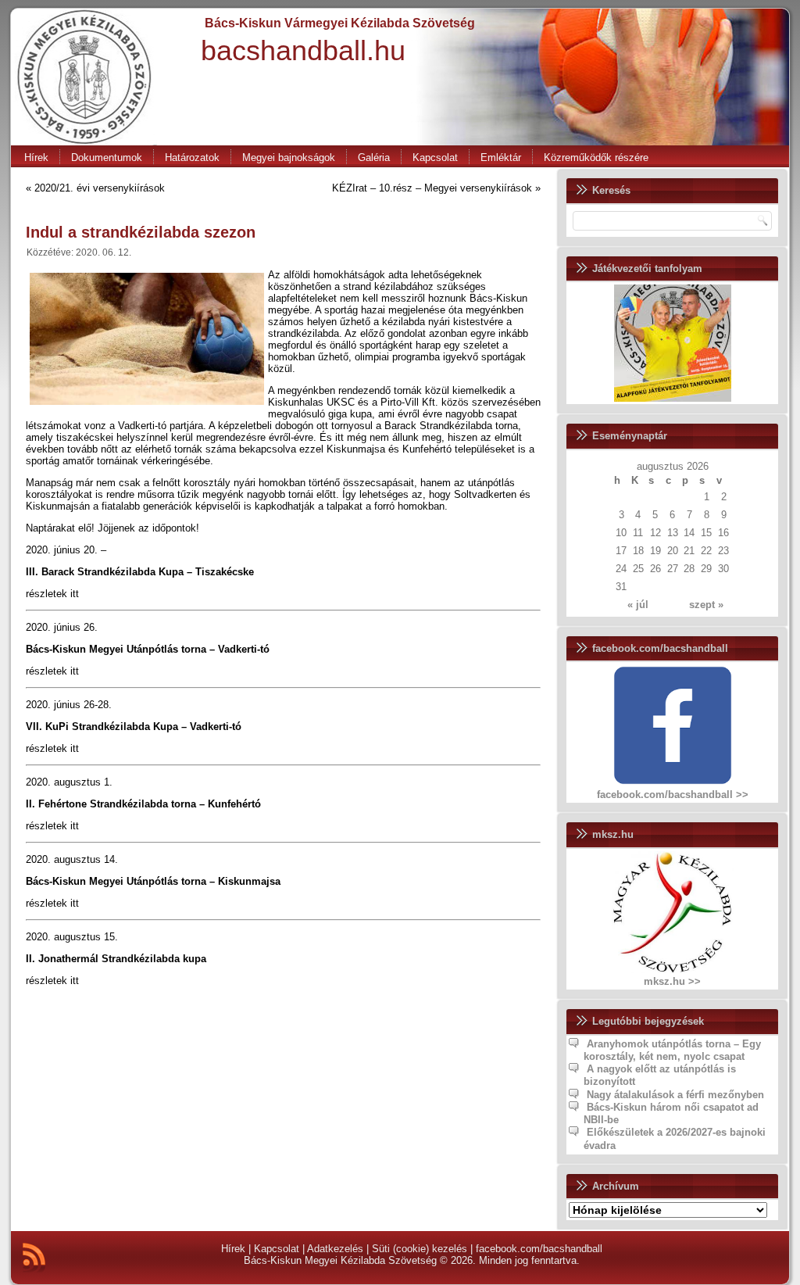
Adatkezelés (335, 1249)
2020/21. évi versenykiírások (99, 188)
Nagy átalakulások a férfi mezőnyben (675, 1095)
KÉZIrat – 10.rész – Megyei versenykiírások (432, 188)
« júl (637, 604)
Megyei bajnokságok (288, 157)
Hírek (36, 157)
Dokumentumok (106, 157)
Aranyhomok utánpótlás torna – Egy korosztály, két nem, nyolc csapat (672, 1050)
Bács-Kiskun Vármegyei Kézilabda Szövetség (340, 23)
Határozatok (192, 157)
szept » (706, 604)
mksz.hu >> (672, 981)
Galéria (374, 157)
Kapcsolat (435, 157)
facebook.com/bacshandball (539, 1249)
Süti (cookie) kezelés (419, 1249)
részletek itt (52, 594)
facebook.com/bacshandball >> (672, 794)
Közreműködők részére (596, 157)
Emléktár (500, 157)
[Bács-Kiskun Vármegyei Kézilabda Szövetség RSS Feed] (34, 1257)
